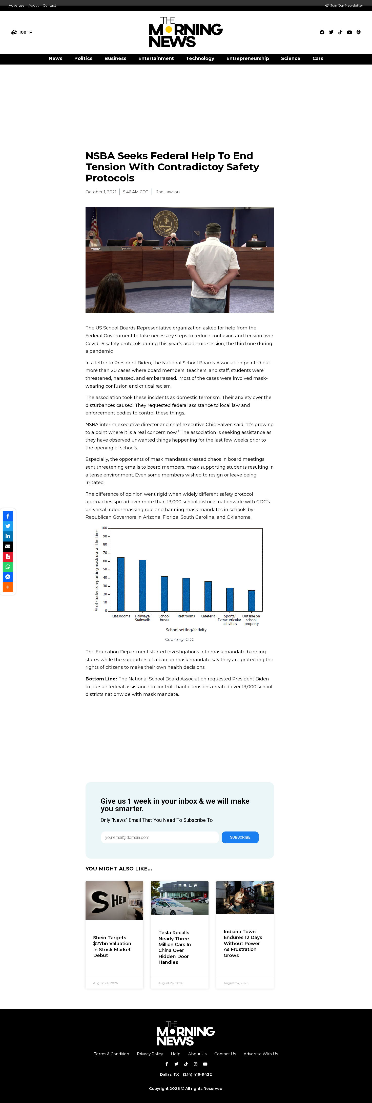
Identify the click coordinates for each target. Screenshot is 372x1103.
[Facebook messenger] (8, 577)
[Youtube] (349, 32)
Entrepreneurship (247, 58)
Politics (83, 58)
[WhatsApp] (8, 567)
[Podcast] (358, 32)
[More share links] (8, 587)
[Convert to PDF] (8, 557)
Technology (200, 58)
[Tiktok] (340, 32)
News (55, 58)
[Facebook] (322, 32)
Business (115, 58)
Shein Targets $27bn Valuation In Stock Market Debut (112, 946)
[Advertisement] (186, 102)
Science (290, 58)
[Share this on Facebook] (8, 516)
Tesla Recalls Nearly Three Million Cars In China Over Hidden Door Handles (174, 947)
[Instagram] (196, 1064)
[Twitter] (331, 32)
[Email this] (8, 547)
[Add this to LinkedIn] (8, 536)
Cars (318, 58)
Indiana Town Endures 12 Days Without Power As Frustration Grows (243, 943)
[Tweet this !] (8, 526)
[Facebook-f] (167, 1064)
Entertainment (156, 58)
